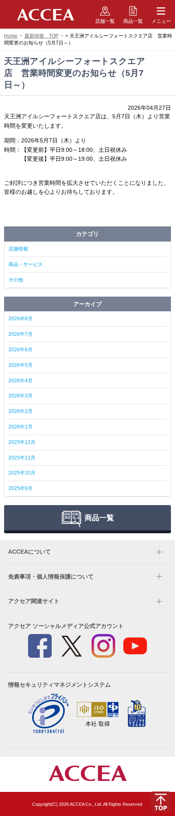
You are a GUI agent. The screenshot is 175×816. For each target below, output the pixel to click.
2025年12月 (22, 442)
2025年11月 (22, 458)
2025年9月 (21, 488)
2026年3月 (21, 396)
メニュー (161, 21)
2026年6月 (21, 350)
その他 (16, 280)
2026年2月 (21, 411)
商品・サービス (26, 264)
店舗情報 (18, 249)
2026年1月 (21, 427)
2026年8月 (21, 319)
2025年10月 (22, 473)
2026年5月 (21, 365)
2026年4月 (21, 381)
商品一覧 (133, 21)
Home (11, 36)
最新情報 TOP (41, 36)
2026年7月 (21, 334)
